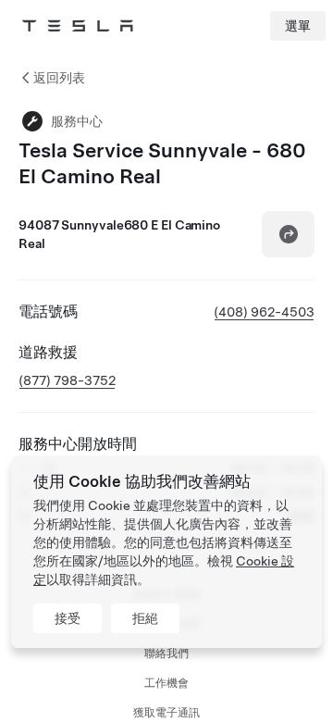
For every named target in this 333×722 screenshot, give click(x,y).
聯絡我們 (166, 653)
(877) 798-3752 (67, 380)
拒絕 (145, 618)
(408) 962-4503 (264, 312)
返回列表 (59, 77)
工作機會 (166, 683)
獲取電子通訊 (166, 712)
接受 (67, 618)
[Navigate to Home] (77, 26)
